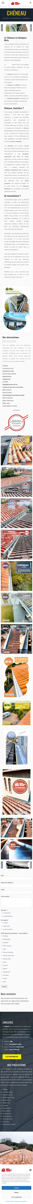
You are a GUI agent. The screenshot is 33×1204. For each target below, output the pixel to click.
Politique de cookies (10, 1201)
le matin (5, 923)
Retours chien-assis (8, 955)
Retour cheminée (8, 398)
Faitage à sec (6, 1103)
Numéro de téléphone (7, 882)
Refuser (16, 1192)
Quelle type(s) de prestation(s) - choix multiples (14, 933)
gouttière (9, 64)
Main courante (7, 946)
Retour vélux (6, 403)
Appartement (6, 972)
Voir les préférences (16, 1197)
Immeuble (6, 975)
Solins (5, 962)
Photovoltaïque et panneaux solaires (13, 395)
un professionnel (7, 916)
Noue (4, 949)
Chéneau (5, 366)
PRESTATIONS (9, 341)
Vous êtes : (4, 910)
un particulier (6, 913)
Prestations (16, 18)
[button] (30, 1170)
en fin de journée (7, 929)
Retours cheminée (8, 952)
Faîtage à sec (6, 379)
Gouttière (5, 382)
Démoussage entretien (9, 374)
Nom (2, 875)
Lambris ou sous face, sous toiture (13, 387)
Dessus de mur (7, 376)
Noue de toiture (7, 392)
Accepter (16, 1188)
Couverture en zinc (8, 368)
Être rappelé (5, 920)
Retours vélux (7, 959)
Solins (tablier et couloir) (10, 406)
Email (3, 889)
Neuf (4, 982)
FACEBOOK (16, 410)
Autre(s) (5, 965)
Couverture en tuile (8, 371)
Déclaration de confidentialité (21, 1201)
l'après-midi (6, 926)
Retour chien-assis (8, 400)
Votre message (5, 896)
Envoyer (4, 986)
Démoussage (6, 939)
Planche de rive (7, 1108)
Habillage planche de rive (10, 384)
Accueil (6, 18)
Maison (5, 968)
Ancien (5, 978)
